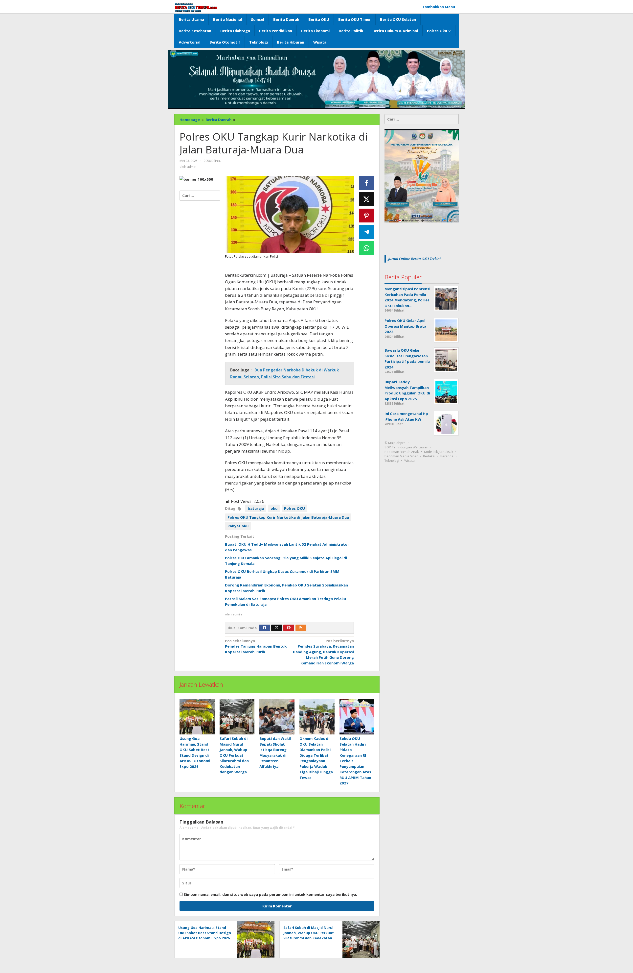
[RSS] (300, 628)
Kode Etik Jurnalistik (438, 452)
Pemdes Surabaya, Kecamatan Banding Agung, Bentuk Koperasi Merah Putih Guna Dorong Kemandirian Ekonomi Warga (323, 651)
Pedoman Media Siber (401, 456)
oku (274, 508)
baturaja (256, 508)
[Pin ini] (367, 215)
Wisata (409, 461)
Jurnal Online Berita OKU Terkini (414, 258)
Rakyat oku (238, 525)
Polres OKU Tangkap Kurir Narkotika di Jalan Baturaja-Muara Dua (288, 517)
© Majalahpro (395, 443)
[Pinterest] (288, 628)
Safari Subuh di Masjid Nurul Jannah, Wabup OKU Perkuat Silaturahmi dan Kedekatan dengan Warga (234, 755)
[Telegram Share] (367, 232)
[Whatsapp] (367, 248)
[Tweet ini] (367, 199)
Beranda (446, 456)
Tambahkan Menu (438, 6)
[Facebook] (264, 628)
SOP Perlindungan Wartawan (406, 447)
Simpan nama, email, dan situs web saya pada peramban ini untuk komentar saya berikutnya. (270, 894)
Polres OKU (294, 508)
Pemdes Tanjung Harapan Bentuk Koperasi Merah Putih (256, 646)
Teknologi (391, 461)
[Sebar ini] (367, 183)
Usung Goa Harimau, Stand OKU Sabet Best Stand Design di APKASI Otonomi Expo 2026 (204, 932)
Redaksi (429, 456)
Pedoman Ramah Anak (401, 452)
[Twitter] (276, 628)
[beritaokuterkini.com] (196, 7)
